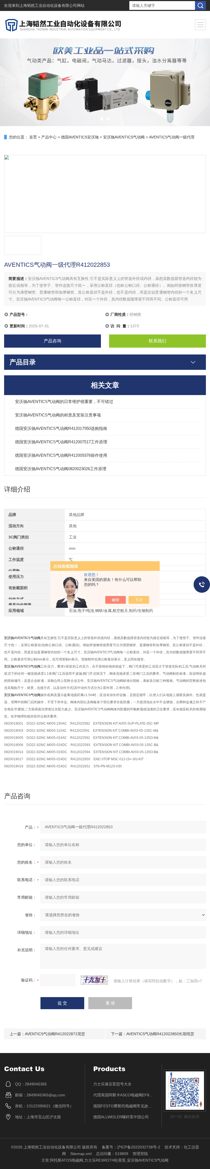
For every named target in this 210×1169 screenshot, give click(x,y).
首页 (33, 137)
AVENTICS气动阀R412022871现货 (55, 1034)
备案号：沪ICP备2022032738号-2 (131, 1147)
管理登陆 (140, 1153)
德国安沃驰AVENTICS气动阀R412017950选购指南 (61, 428)
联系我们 (157, 341)
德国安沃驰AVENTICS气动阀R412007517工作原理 (61, 441)
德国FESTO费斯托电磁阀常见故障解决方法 (123, 1106)
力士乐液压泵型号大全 (112, 1084)
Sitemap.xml (81, 1153)
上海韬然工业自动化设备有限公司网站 (51, 5)
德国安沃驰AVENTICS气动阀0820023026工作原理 (60, 468)
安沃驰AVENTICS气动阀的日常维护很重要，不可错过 (64, 401)
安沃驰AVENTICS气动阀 (124, 137)
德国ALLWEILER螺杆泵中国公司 (121, 1117)
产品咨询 (52, 341)
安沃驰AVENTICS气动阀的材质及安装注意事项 (58, 415)
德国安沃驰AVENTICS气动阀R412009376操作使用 (61, 455)
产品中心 (49, 137)
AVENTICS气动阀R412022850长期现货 (160, 1034)
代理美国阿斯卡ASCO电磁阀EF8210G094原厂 (123, 1095)
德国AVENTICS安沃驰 (80, 137)
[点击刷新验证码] (94, 980)
